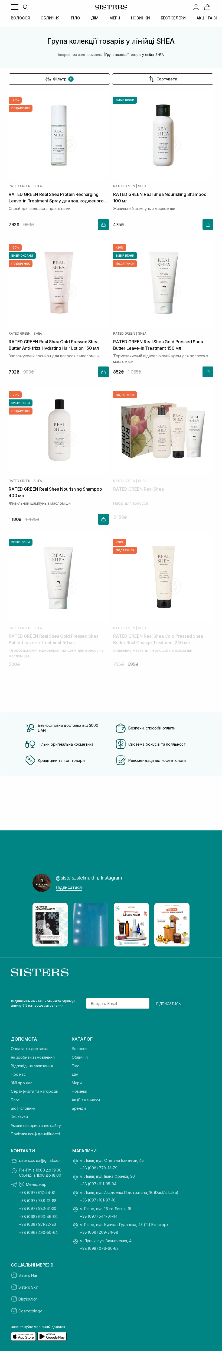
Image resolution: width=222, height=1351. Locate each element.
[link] (207, 7)
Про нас (18, 1074)
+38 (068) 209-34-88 (99, 1232)
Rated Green (19, 186)
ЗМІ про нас (21, 1083)
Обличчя (80, 1057)
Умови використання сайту (36, 1125)
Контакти (19, 1117)
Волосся (79, 1048)
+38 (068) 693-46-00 (38, 1216)
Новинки (79, 1091)
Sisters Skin (28, 1287)
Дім (75, 1074)
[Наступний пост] (180, 924)
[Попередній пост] (41, 924)
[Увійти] (196, 7)
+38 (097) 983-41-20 (37, 1208)
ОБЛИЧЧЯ (50, 18)
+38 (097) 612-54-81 (37, 1192)
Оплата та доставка (29, 1048)
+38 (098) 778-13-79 (98, 1168)
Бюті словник (23, 1108)
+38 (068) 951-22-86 (37, 1224)
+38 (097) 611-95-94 (98, 1184)
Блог (15, 1100)
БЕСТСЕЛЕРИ (173, 18)
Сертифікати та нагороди (34, 1091)
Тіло (76, 1066)
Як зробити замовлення (33, 1057)
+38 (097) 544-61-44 (98, 1216)
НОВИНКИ (140, 18)
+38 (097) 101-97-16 (98, 1200)
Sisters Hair (28, 1275)
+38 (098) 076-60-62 (99, 1248)
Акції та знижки (86, 1100)
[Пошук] (25, 7)
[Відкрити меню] (14, 7)
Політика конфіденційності (35, 1134)
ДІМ (95, 18)
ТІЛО (75, 18)
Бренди (79, 1108)
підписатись (168, 1003)
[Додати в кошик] (103, 224)
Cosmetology (30, 1311)
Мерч (77, 1083)
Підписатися (69, 887)
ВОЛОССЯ (20, 18)
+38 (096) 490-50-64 (38, 1232)
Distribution (28, 1299)
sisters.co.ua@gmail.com (40, 1160)
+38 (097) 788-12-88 (38, 1200)
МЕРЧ (114, 18)
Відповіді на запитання (32, 1066)
